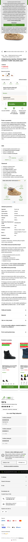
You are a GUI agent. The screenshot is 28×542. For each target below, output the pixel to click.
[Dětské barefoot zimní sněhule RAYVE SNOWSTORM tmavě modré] (22, 375)
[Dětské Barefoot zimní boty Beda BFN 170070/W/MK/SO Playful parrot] (7, 380)
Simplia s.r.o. (21, 538)
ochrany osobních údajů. (16, 20)
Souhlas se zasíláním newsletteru (11, 466)
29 (11, 384)
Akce (6, 55)
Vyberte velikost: (5, 79)
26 (3, 384)
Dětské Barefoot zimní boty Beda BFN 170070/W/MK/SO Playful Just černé (9, 367)
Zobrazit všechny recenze (10, 409)
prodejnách (15, 113)
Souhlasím (14, 25)
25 (21, 382)
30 (13, 384)
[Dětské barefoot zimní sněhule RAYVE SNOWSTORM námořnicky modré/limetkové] (25, 375)
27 (5, 384)
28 (8, 384)
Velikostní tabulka (23, 79)
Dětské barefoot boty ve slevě (15, 55)
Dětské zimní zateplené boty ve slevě (11, 56)
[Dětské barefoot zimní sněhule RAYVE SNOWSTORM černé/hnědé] (25, 378)
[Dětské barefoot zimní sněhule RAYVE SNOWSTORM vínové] (22, 378)
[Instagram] (6, 511)
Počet (3, 104)
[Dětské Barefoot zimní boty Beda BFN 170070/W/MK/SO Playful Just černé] (3, 380)
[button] (2, 51)
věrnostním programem (22, 112)
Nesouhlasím (14, 22)
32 (26, 384)
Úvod (2, 55)
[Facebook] (2, 511)
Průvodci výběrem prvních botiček (16, 265)
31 (23, 384)
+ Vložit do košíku (10, 387)
